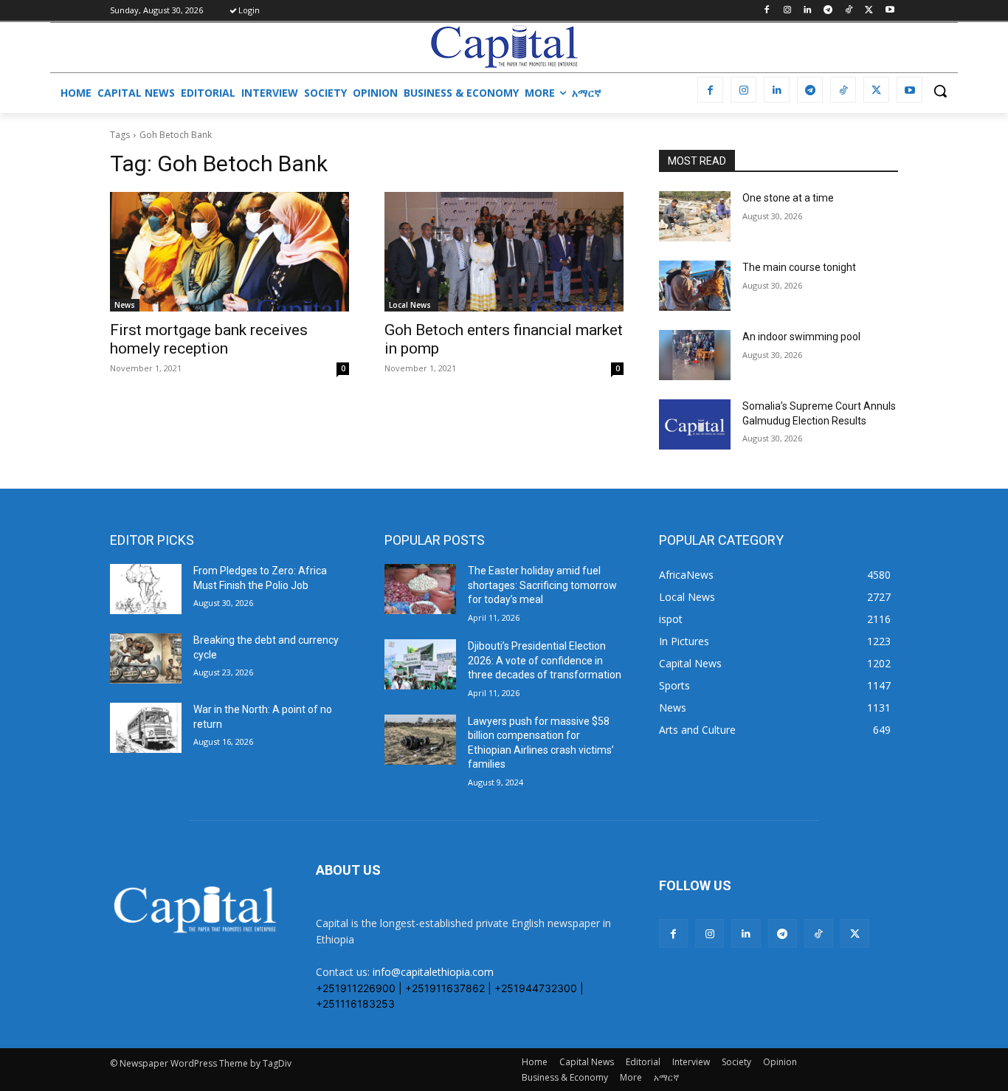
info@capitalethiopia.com (433, 972)
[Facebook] (766, 10)
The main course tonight (799, 267)
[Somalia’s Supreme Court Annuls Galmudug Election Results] (695, 424)
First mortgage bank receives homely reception (209, 339)
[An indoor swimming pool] (695, 355)
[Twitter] (868, 10)
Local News (410, 305)
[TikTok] (848, 10)
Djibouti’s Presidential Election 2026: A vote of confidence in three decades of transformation (544, 660)
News (124, 305)
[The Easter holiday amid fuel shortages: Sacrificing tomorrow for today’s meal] (420, 589)
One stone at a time (788, 198)
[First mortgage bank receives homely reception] (229, 252)
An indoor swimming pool (801, 337)
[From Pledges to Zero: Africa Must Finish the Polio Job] (146, 589)
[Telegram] (828, 10)
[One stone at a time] (695, 216)
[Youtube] (889, 10)
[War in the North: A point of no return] (146, 728)
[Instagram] (787, 10)
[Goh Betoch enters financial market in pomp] (504, 252)
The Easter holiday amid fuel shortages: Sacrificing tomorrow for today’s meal (542, 585)
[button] (940, 91)
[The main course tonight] (695, 286)
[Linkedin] (807, 10)
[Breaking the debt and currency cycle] (146, 658)
